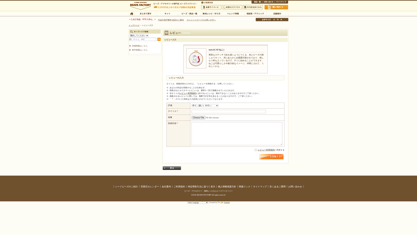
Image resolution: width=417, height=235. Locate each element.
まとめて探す (145, 13)
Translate (227, 202)
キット (167, 13)
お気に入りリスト (232, 7)
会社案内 (166, 186)
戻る (172, 168)
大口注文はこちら (253, 7)
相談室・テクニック (255, 13)
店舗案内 (277, 13)
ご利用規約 (179, 186)
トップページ (134, 25)
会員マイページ (211, 7)
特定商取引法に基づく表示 (201, 186)
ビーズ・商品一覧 (189, 13)
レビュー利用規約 (187, 93)
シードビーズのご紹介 (126, 186)
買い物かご (276, 7)
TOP (131, 13)
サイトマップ (281, 2)
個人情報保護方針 (227, 186)
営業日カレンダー (150, 186)
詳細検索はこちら (140, 46)
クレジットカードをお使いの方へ (201, 20)
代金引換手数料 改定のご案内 (171, 20)
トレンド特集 (233, 13)
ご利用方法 (207, 2)
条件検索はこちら (140, 50)
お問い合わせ (268, 2)
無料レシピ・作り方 (211, 13)
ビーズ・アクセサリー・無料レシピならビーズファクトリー (208, 191)
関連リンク (244, 186)
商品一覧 (257, 2)
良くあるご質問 (278, 186)
